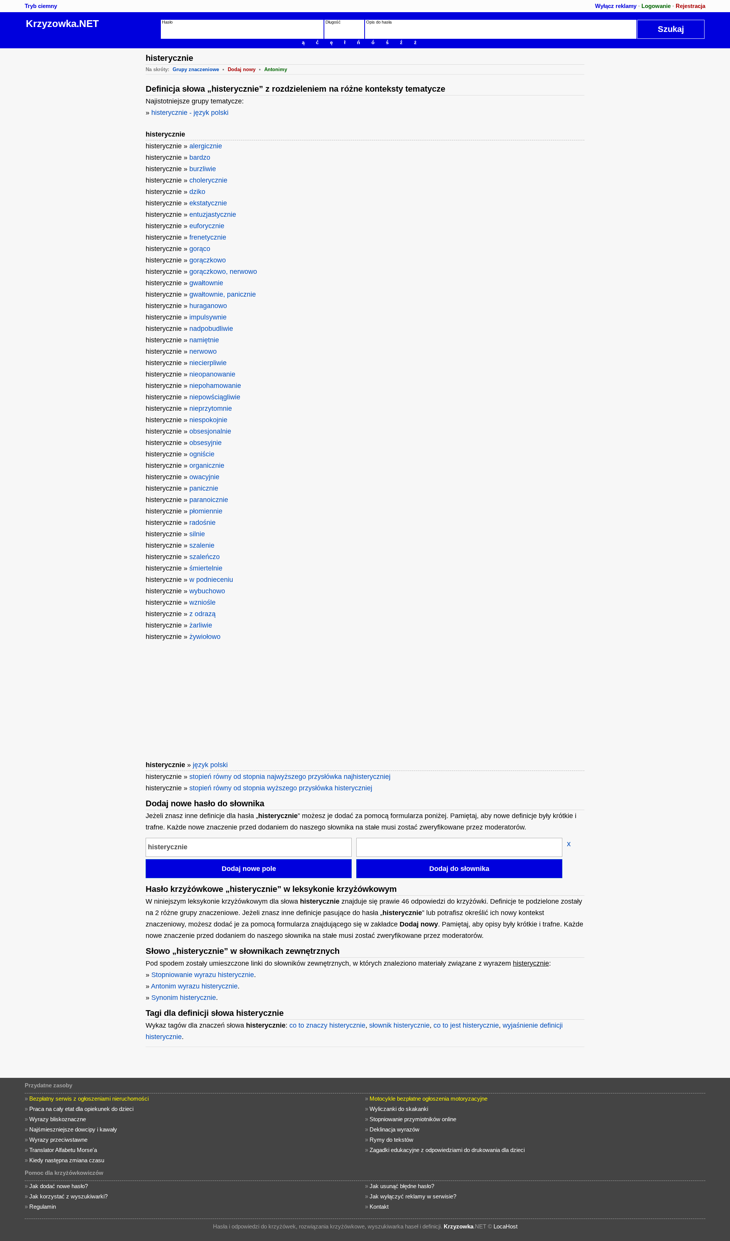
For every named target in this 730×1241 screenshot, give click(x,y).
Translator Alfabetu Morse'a (63, 1150)
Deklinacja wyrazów (394, 1129)
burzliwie (202, 169)
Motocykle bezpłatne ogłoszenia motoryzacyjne (428, 1098)
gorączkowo (207, 260)
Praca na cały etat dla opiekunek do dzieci (81, 1109)
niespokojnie (208, 420)
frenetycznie (207, 237)
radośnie (202, 522)
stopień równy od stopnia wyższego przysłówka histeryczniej (280, 788)
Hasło (167, 22)
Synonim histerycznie (183, 997)
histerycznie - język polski (190, 112)
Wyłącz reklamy (615, 6)
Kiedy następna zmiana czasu (66, 1160)
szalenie (201, 545)
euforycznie (206, 226)
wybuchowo (207, 591)
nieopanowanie (212, 374)
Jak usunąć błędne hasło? (402, 1186)
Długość (333, 22)
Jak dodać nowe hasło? (58, 1186)
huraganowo (208, 306)
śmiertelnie (205, 568)
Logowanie (656, 6)
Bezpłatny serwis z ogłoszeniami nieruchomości (89, 1098)
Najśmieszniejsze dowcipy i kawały (73, 1129)
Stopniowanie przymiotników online (413, 1119)
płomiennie (205, 511)
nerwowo (203, 351)
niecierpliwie (208, 363)
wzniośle (202, 602)
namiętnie (204, 340)
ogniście (201, 454)
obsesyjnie (205, 443)
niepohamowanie (215, 385)
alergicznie (205, 146)
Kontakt (379, 1206)
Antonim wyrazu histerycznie (194, 986)
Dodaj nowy (242, 69)
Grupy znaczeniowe (196, 69)
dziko (197, 191)
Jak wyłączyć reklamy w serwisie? (413, 1196)
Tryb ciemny (41, 6)
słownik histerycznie (399, 1025)
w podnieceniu (211, 579)
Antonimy (275, 69)
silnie (197, 534)
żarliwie (200, 625)
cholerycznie (208, 180)
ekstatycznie (208, 203)
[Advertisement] (82, 162)
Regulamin (42, 1206)
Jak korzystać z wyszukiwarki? (68, 1196)
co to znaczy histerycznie (327, 1025)
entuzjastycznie (212, 214)
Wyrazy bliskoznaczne (57, 1119)
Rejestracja (690, 6)
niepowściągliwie (214, 397)
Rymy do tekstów (391, 1139)
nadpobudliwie (211, 328)
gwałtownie (206, 283)
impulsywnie (208, 317)
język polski (210, 765)
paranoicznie (208, 500)
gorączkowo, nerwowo (223, 271)
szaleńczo (204, 557)
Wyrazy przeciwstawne (58, 1139)
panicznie (203, 488)
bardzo (199, 157)
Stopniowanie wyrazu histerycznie (202, 975)
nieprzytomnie (210, 408)
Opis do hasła (379, 22)
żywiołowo (205, 636)
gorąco (199, 249)
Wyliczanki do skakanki (399, 1109)
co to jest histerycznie (466, 1025)
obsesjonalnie (210, 431)
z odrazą (202, 614)
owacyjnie (204, 477)
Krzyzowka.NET (62, 23)
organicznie (206, 465)
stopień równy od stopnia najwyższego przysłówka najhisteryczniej (289, 776)
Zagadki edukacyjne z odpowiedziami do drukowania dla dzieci (447, 1150)
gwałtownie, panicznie (222, 294)
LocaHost (505, 1226)
